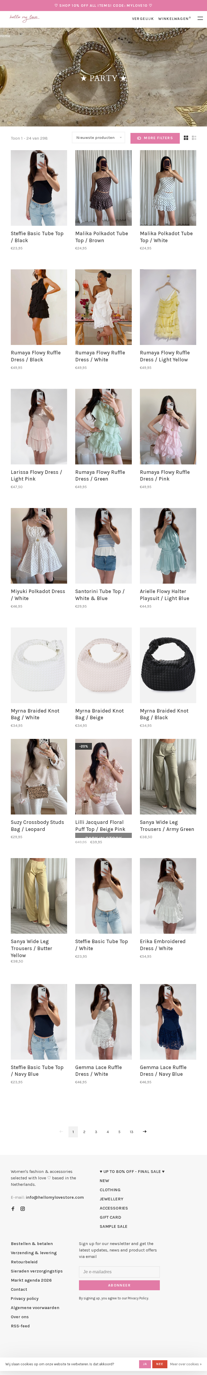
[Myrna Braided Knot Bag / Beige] (103, 666)
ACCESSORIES (114, 1208)
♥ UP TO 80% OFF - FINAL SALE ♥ (132, 1171)
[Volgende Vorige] (145, 1131)
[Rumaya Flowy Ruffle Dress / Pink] (168, 427)
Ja (145, 1364)
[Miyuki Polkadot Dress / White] (39, 547)
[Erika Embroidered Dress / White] (168, 897)
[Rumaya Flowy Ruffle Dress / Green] (103, 427)
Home (5, 36)
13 (131, 1132)
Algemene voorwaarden (35, 1307)
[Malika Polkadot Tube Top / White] (168, 189)
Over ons (20, 1316)
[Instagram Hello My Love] (22, 1209)
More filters (158, 138)
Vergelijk (143, 18)
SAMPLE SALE (113, 1226)
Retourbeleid (24, 1261)
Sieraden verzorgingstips (37, 1271)
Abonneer (119, 1285)
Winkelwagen (174, 18)
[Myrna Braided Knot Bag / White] (39, 666)
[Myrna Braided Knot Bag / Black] (168, 666)
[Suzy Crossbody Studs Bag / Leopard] (39, 777)
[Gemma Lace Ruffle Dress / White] (103, 1023)
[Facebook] (13, 1209)
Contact (19, 1289)
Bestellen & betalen (32, 1243)
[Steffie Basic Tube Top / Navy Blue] (39, 1023)
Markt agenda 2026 (31, 1280)
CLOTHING (110, 1189)
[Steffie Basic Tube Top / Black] (39, 189)
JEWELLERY (111, 1198)
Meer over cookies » (186, 1364)
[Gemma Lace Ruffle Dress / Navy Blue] (168, 1023)
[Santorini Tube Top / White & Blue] (103, 547)
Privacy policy (25, 1298)
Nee (159, 1364)
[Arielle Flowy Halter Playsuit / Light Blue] (168, 547)
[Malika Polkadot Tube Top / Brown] (103, 189)
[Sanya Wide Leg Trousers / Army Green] (168, 777)
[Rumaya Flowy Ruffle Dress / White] (103, 308)
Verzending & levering (34, 1252)
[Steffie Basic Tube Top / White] (103, 897)
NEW (104, 1180)
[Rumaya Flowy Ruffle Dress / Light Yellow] (168, 308)
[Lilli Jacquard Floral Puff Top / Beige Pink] (103, 777)
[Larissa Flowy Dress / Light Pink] (39, 427)
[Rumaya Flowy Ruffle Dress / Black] (39, 308)
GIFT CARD (110, 1217)
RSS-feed (20, 1325)
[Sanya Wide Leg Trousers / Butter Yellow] (39, 897)
